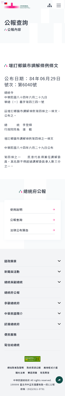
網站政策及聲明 (15, 367)
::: (2, 2)
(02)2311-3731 (36, 388)
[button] (59, 379)
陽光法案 (20, 372)
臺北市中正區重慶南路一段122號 (37, 384)
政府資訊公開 (34, 367)
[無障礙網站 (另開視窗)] (32, 359)
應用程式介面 (51, 367)
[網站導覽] (49, 5)
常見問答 (44, 372)
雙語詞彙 (32, 372)
